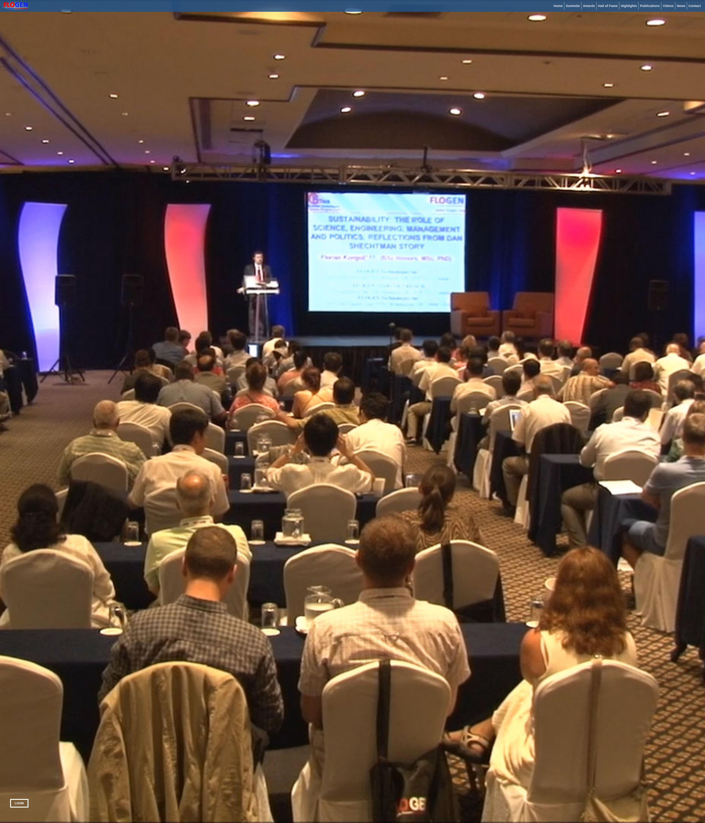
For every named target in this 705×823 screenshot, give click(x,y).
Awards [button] (589, 6)
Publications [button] (650, 6)
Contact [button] (694, 6)
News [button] (681, 6)
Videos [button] (668, 6)
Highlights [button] (629, 6)
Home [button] (558, 6)
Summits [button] (573, 6)
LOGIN (19, 803)
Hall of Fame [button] (608, 6)
